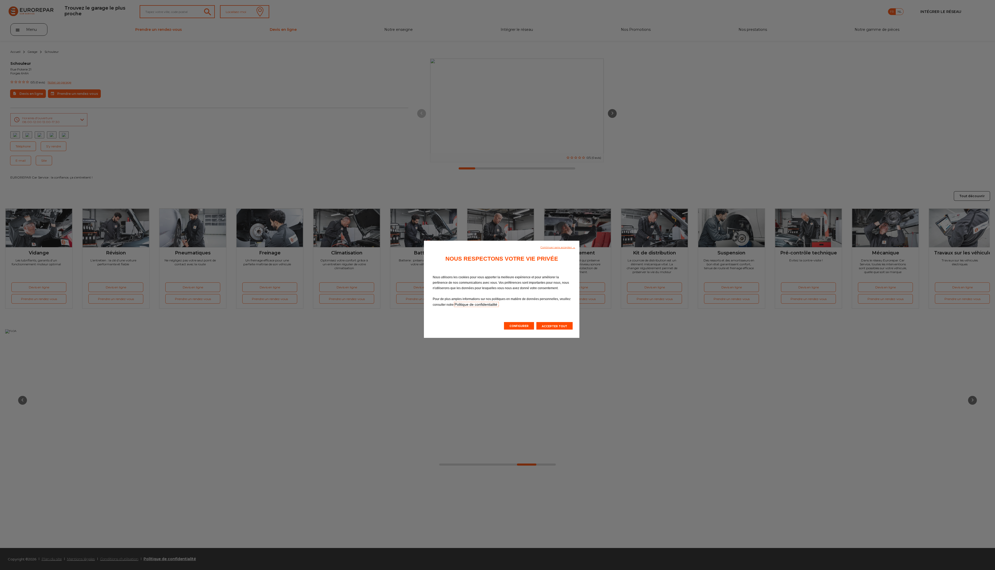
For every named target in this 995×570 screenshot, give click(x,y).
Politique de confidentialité (476, 304)
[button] (558, 247)
